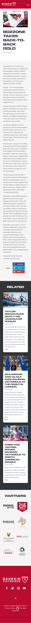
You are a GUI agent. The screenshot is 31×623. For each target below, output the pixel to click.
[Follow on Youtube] (24, 588)
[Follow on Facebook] (6, 588)
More (6, 349)
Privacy (7, 608)
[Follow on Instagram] (18, 588)
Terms (25, 606)
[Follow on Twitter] (12, 588)
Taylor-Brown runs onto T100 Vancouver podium (14, 316)
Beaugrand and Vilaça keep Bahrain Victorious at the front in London (15, 380)
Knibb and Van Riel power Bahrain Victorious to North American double (15, 453)
